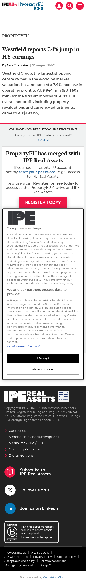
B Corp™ (44, 565)
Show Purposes (43, 369)
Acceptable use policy (19, 561)
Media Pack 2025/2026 (26, 443)
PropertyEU (15, 36)
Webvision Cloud (55, 577)
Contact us (17, 431)
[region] (43, 294)
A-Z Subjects (40, 552)
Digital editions (21, 455)
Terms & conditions (53, 561)
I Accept (43, 358)
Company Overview (24, 449)
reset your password (37, 172)
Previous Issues (15, 552)
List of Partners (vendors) (23, 346)
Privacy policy (42, 556)
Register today (43, 202)
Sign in (43, 140)
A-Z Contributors (16, 556)
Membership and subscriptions (34, 437)
